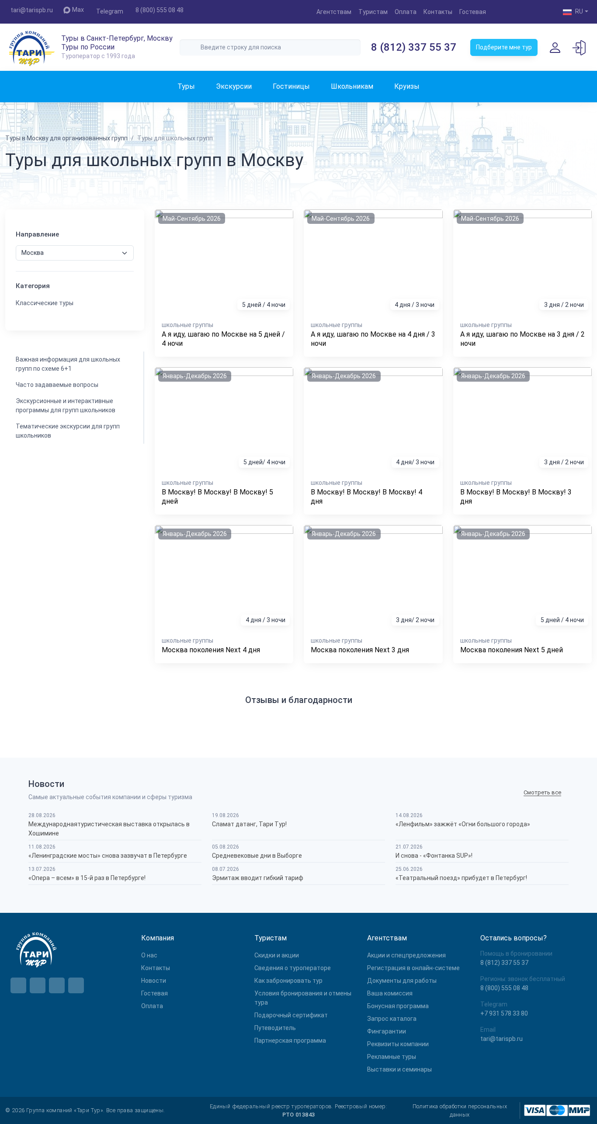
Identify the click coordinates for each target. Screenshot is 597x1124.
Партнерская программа (290, 1040)
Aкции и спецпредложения (406, 955)
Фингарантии (386, 1031)
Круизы (407, 86)
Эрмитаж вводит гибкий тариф (257, 877)
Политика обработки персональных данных (460, 1110)
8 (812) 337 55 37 (413, 47)
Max (78, 9)
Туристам (373, 11)
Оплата (406, 11)
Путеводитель (275, 1027)
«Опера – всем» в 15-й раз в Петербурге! (87, 877)
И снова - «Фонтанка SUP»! (434, 855)
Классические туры (44, 302)
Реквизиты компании (398, 1043)
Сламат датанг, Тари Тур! (249, 824)
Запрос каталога (392, 1018)
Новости (153, 980)
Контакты (437, 11)
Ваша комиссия (390, 993)
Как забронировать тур (288, 980)
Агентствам (333, 11)
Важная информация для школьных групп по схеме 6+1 (68, 364)
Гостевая (472, 11)
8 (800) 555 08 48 (159, 10)
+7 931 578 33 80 (504, 1013)
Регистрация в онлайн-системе (413, 967)
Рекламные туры (391, 1056)
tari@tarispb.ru (31, 10)
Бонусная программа (398, 1005)
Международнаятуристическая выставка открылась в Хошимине (109, 829)
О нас (149, 955)
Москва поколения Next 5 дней (511, 650)
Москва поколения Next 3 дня (360, 650)
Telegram (109, 11)
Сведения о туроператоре (292, 967)
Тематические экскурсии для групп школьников (68, 431)
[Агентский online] (579, 47)
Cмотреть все (542, 792)
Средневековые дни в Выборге (257, 855)
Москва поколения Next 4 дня (211, 650)
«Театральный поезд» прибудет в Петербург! (461, 877)
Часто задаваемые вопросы (57, 384)
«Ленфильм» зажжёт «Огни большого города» (463, 824)
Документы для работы (402, 980)
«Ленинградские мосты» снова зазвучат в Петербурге (107, 855)
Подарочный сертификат (291, 1015)
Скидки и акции (276, 955)
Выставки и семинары (399, 1069)
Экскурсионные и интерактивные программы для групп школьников (65, 405)
